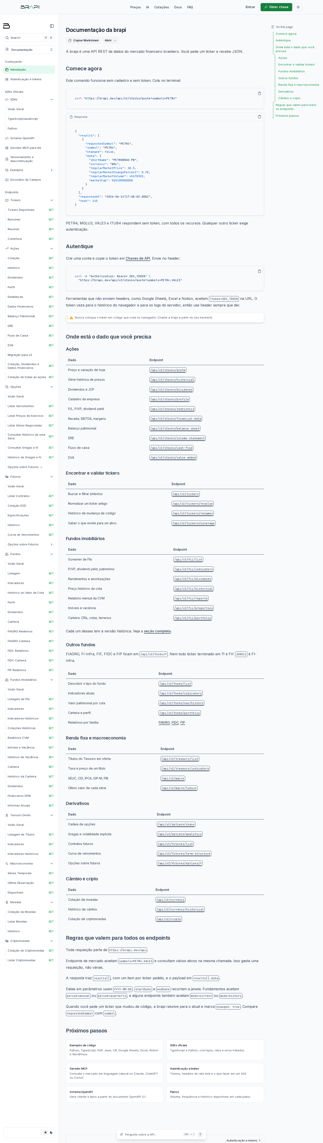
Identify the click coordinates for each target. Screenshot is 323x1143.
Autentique (79, 246)
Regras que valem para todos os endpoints (118, 938)
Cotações (161, 7)
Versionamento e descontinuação (22, 159)
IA (147, 7)
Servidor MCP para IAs (25, 147)
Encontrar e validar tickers (92, 473)
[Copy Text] (259, 93)
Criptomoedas (20, 941)
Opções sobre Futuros (23, 544)
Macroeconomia (21, 863)
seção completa (157, 631)
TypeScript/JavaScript (23, 118)
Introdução (18, 69)
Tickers (15, 200)
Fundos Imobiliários (23, 679)
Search (31, 38)
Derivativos (77, 803)
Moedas (15, 902)
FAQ (190, 7)
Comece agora (84, 68)
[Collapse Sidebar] (52, 26)
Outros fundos (80, 644)
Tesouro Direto (20, 815)
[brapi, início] (30, 7)
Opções (15, 386)
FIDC (175, 722)
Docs (178, 7)
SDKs (13, 99)
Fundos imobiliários (85, 538)
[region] (165, 98)
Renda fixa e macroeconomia (96, 738)
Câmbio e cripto (82, 878)
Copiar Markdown (86, 40)
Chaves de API (138, 258)
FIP (182, 722)
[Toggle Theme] (48, 1132)
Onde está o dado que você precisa (108, 336)
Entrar (250, 7)
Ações (14, 248)
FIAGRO (164, 722)
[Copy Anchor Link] (105, 68)
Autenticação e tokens (26, 79)
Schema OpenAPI (22, 138)
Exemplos (16, 170)
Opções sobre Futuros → (25, 467)
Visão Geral (16, 109)
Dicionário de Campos (25, 179)
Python (12, 128)
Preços (135, 7)
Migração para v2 (20, 355)
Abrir (108, 40)
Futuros (15, 476)
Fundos (15, 554)
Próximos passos (86, 1030)
